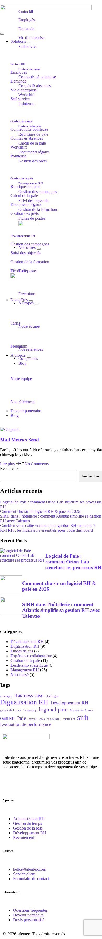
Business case (28, 695)
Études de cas (21, 651)
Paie (21, 718)
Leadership (30, 710)
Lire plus (8, 464)
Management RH (24, 670)
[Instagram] (23, 786)
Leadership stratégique (29, 665)
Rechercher (9, 468)
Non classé (19, 674)
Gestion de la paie (25, 660)
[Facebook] (37, 786)
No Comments (36, 464)
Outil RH (7, 718)
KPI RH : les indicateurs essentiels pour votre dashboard (46, 530)
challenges (52, 696)
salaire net (69, 718)
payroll (33, 718)
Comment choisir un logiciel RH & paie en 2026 (40, 511)
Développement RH (27, 641)
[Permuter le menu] (2, 34)
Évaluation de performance (25, 724)
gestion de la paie (10, 710)
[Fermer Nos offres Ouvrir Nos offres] (39, 249)
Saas (42, 718)
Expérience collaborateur (31, 656)
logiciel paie (53, 709)
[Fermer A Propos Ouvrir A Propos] (37, 304)
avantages (6, 696)
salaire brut (53, 718)
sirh (83, 717)
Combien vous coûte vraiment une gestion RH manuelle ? (47, 525)
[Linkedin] (9, 786)
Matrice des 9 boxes (82, 710)
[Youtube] (51, 786)
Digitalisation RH (24, 646)
